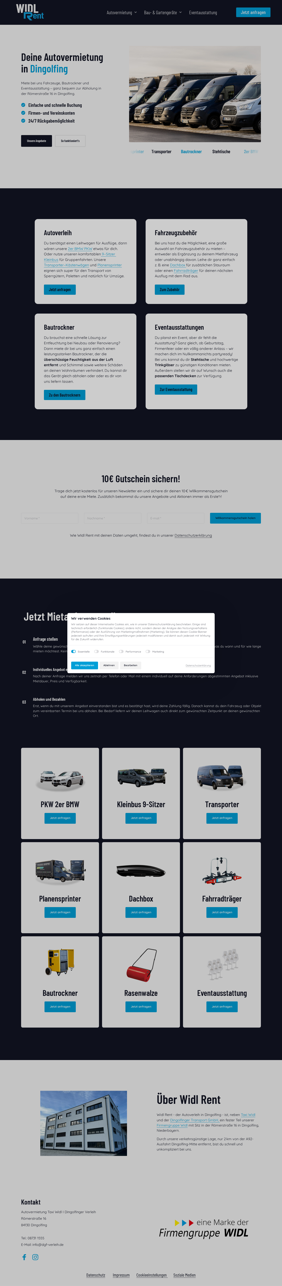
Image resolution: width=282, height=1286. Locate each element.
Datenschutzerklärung (198, 665)
